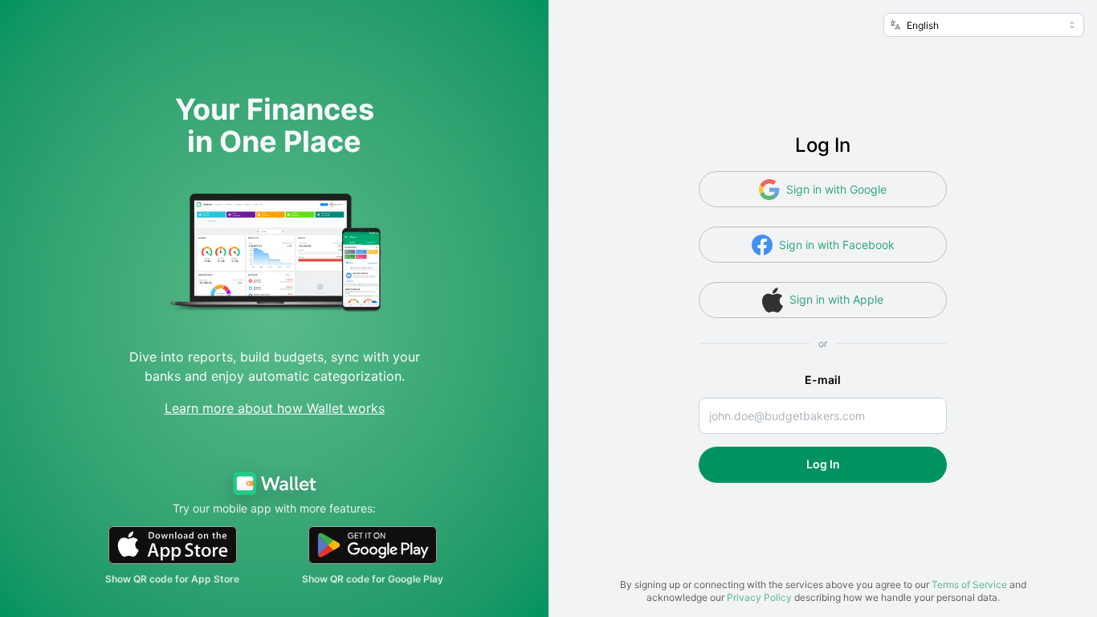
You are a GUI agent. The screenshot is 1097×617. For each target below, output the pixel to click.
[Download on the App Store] (172, 545)
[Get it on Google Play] (372, 545)
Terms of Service (969, 584)
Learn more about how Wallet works (275, 408)
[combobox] (983, 25)
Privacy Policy (759, 597)
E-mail (823, 379)
